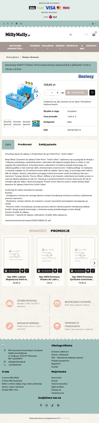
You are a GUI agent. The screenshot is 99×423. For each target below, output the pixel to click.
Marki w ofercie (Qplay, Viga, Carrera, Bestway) (22, 384)
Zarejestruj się (57, 393)
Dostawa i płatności (60, 352)
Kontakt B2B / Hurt (10, 390)
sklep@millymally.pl (16, 362)
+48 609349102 (4, 24)
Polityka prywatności (60, 361)
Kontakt (91, 46)
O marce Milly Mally (10, 378)
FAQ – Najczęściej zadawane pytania (67, 357)
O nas (82, 48)
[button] (74, 346)
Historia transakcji (59, 384)
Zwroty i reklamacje (59, 355)
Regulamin (55, 364)
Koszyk (54, 381)
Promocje (72, 46)
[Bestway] (86, 76)
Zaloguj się (56, 390)
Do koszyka (78, 92)
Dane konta (56, 378)
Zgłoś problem (57, 387)
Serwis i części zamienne (13, 387)
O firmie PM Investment (12, 381)
